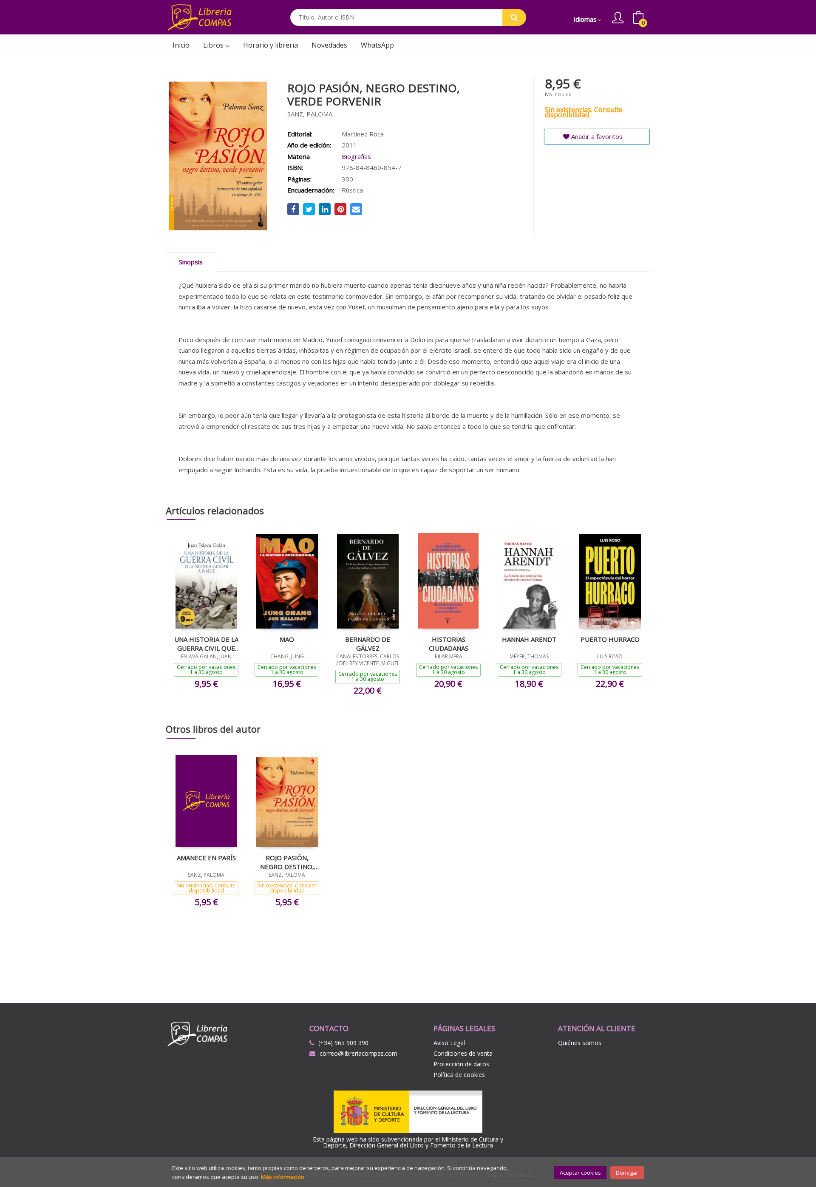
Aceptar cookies (580, 1172)
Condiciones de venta (463, 1053)
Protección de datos (461, 1064)
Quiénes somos (579, 1043)
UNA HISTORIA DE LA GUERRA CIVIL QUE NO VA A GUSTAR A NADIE (206, 643)
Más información (282, 1177)
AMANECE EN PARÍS (206, 857)
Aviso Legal (449, 1043)
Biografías (356, 156)
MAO (287, 639)
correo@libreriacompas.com (358, 1053)
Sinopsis (191, 262)
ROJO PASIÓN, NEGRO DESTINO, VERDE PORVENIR (287, 861)
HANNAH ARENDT (529, 639)
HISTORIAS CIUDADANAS (448, 643)
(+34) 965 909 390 (343, 1043)
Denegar (627, 1172)
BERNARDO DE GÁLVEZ (367, 643)
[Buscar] (514, 17)
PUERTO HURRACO (610, 639)
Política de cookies (459, 1075)
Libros (214, 45)
